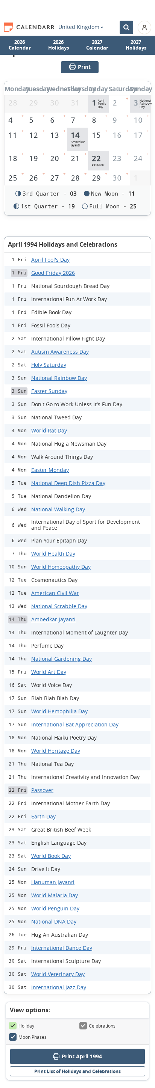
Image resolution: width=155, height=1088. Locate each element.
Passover (42, 790)
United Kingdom (78, 27)
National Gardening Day (61, 658)
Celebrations (102, 1026)
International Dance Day (61, 947)
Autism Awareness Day (60, 351)
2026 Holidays (58, 45)
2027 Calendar (97, 45)
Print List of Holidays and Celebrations (77, 1071)
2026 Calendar (20, 45)
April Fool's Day (50, 259)
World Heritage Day (55, 750)
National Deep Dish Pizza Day (68, 483)
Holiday (26, 1026)
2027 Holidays (136, 45)
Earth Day (43, 816)
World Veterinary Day (58, 974)
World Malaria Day (54, 895)
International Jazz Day (58, 987)
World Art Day (48, 671)
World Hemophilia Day (59, 711)
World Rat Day (49, 430)
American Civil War (55, 593)
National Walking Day (58, 509)
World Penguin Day (55, 908)
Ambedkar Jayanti (53, 619)
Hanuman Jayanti (52, 882)
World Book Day (51, 855)
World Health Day (53, 553)
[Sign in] (144, 27)
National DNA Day (53, 921)
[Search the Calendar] (126, 27)
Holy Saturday (48, 364)
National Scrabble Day (59, 606)
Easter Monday (50, 469)
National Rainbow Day (59, 377)
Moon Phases (32, 1037)
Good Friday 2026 (53, 272)
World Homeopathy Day (61, 566)
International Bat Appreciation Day (75, 724)
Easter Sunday (49, 391)
